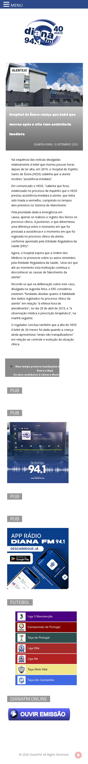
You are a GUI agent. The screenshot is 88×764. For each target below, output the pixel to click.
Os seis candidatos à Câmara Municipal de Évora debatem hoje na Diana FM (45, 376)
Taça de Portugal (39, 637)
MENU (17, 5)
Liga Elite (33, 648)
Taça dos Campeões (41, 680)
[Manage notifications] (78, 755)
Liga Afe (33, 658)
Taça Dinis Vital (37, 669)
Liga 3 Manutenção (40, 616)
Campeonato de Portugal (44, 627)
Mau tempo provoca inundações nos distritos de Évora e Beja (47, 368)
